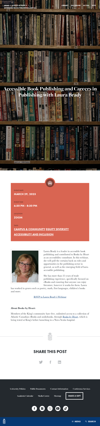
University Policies (18, 388)
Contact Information (59, 388)
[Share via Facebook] (50, 362)
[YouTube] (57, 408)
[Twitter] (50, 408)
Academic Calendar (25, 395)
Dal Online (76, 5)
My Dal (86, 5)
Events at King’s (19, 5)
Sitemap (57, 395)
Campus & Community (29, 229)
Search (92, 421)
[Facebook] (34, 408)
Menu (77, 421)
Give (94, 5)
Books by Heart (70, 316)
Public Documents (38, 388)
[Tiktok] (65, 408)
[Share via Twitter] (41, 362)
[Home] (4, 421)
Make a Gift (74, 395)
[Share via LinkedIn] (59, 362)
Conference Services (81, 388)
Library (65, 5)
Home (6, 5)
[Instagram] (42, 408)
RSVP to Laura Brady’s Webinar (50, 296)
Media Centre (43, 395)
